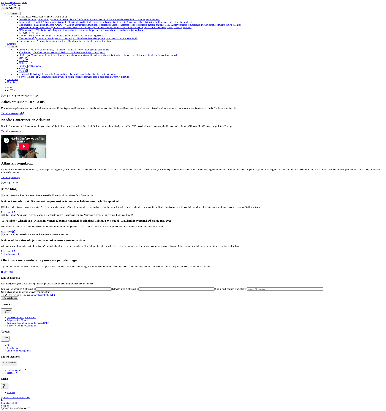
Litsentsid (11, 43)
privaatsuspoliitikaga (42, 295)
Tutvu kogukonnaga (10, 177)
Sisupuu (5, 405)
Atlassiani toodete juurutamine (21, 317)
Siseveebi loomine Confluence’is (22, 325)
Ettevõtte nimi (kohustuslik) (125, 289)
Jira (9, 345)
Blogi (10, 87)
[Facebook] (2, 400)
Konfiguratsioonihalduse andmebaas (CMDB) (29, 323)
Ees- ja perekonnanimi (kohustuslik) (18, 289)
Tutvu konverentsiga (11, 113)
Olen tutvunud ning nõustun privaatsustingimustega (25, 292)
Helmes (11, 373)
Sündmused (12, 79)
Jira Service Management (19, 350)
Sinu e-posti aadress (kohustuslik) (231, 289)
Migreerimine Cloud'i (17, 320)
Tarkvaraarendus (15, 370)
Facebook (8, 271)
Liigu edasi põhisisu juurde (14, 2)
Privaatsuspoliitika (10, 403)
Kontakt (11, 82)
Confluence (12, 348)
